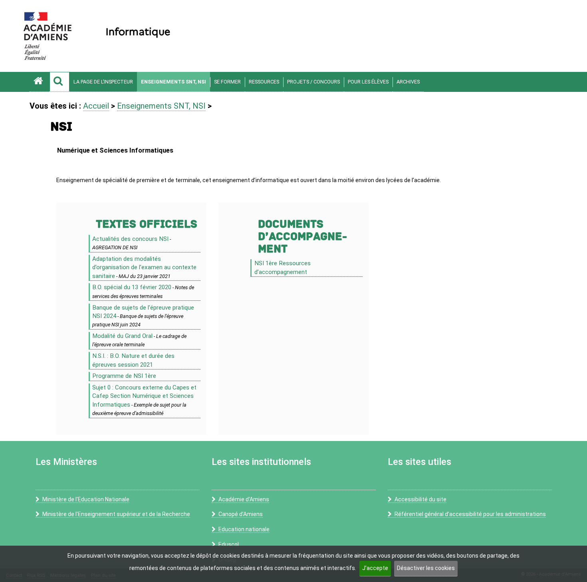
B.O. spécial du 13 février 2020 (131, 287)
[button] (59, 82)
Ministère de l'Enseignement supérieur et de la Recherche (116, 514)
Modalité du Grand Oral (122, 336)
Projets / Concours (313, 82)
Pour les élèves (368, 82)
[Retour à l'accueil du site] (40, 82)
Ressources (264, 82)
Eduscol (228, 544)
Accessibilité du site (420, 499)
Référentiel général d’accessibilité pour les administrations (470, 514)
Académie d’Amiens (243, 499)
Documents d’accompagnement (302, 236)
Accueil (96, 106)
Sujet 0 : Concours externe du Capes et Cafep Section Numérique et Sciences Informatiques (144, 396)
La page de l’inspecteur (103, 82)
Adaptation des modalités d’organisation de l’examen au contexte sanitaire (144, 267)
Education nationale (244, 529)
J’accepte (375, 568)
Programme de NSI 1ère (124, 375)
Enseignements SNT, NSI (173, 82)
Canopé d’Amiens (240, 514)
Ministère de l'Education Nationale (85, 499)
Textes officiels (146, 224)
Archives (408, 82)
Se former (227, 82)
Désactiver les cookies (426, 568)
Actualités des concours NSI (130, 238)
